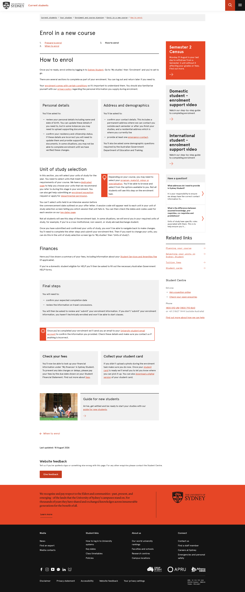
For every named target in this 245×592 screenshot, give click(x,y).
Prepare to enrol (53, 42)
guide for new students (95, 409)
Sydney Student (96, 69)
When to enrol (52, 46)
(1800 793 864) (187, 308)
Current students (49, 18)
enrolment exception (82, 192)
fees (87, 377)
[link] (53, 541)
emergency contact (138, 137)
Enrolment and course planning (89, 18)
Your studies (66, 18)
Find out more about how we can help (185, 317)
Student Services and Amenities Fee (138, 256)
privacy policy (64, 89)
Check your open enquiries (183, 297)
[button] (230, 5)
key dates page (67, 212)
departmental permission (74, 196)
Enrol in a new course (117, 18)
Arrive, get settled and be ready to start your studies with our (114, 406)
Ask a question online (180, 292)
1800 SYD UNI (172, 308)
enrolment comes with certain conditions (66, 85)
